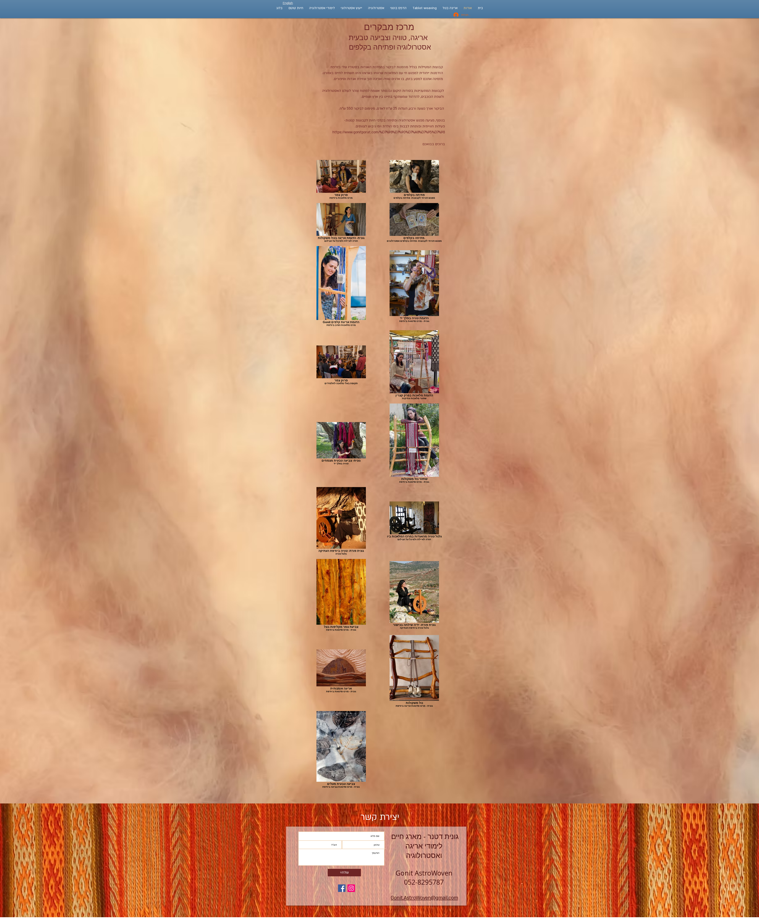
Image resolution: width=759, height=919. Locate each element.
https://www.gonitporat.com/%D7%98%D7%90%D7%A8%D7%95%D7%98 (388, 132)
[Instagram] (351, 888)
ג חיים (400, 836)
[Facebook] (342, 888)
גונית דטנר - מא (424, 836)
